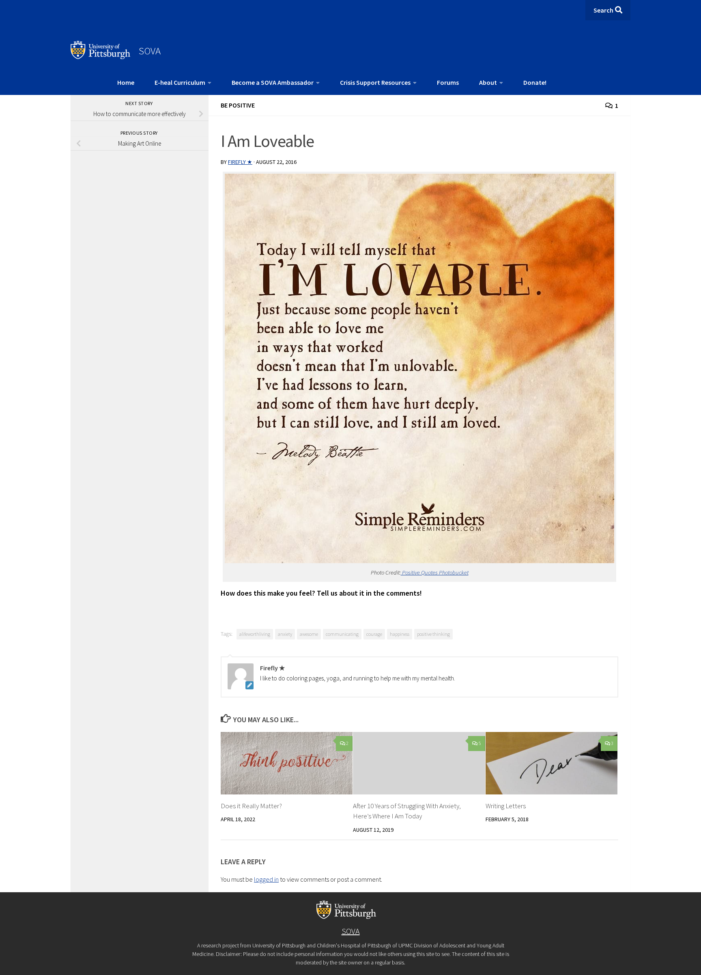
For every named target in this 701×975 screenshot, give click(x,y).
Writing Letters (506, 805)
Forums (448, 82)
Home (125, 82)
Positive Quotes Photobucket (435, 572)
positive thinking (433, 634)
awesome (309, 634)
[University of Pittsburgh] (101, 57)
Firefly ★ (240, 162)
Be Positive (238, 105)
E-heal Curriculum (180, 82)
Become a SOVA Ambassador (273, 82)
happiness (399, 634)
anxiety (285, 634)
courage (374, 634)
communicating (342, 634)
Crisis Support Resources (375, 82)
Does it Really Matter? (251, 805)
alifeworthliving (254, 634)
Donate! (534, 82)
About (488, 82)
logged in (266, 879)
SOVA (150, 50)
